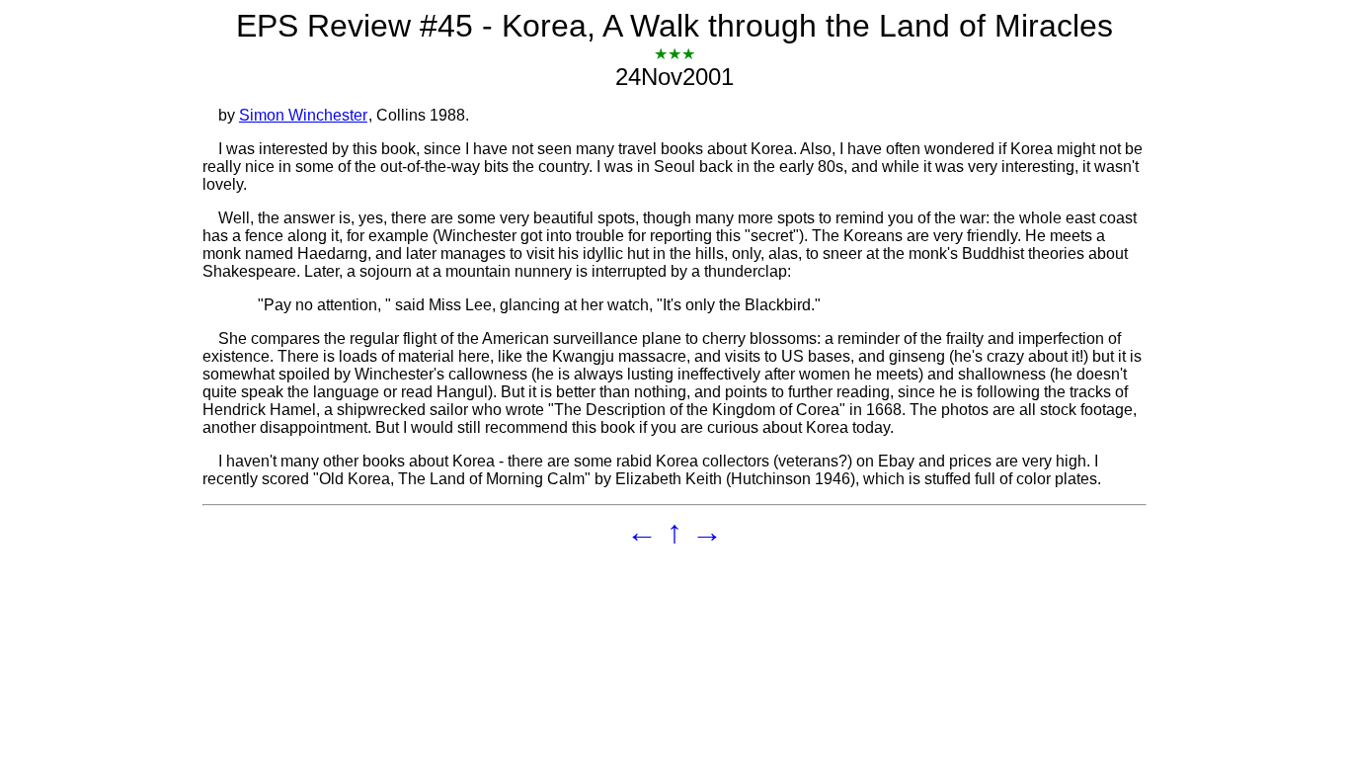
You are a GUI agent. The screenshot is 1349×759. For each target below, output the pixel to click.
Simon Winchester (303, 115)
